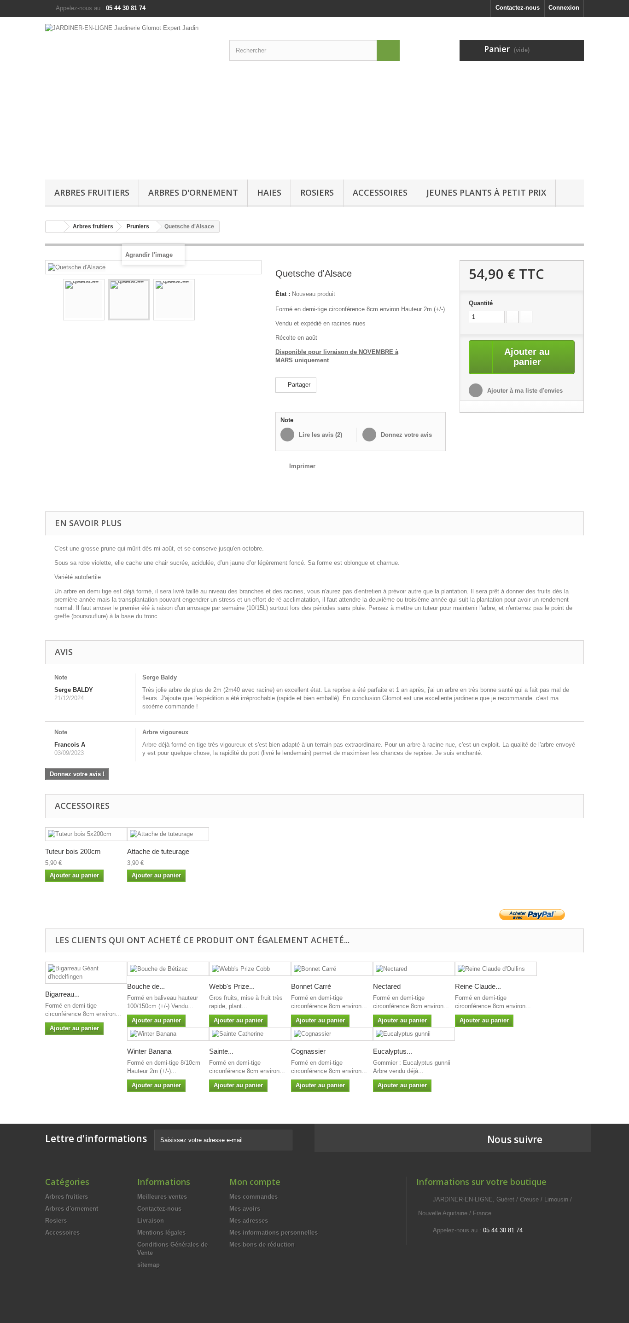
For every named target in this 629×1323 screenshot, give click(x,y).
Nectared (387, 986)
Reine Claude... (478, 986)
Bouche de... (146, 986)
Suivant (248, 301)
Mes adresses (248, 1220)
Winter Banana (149, 1051)
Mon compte (254, 1181)
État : (282, 293)
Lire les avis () (319, 434)
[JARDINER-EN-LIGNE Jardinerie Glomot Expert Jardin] (130, 96)
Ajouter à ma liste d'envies (524, 390)
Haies (269, 192)
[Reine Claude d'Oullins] (496, 969)
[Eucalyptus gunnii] (414, 1034)
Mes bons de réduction (262, 1244)
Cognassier (308, 1051)
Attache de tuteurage (158, 851)
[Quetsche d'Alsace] (84, 299)
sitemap (148, 1264)
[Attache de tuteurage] (168, 834)
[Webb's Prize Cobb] (250, 969)
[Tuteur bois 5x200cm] (86, 834)
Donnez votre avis (405, 434)
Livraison (150, 1220)
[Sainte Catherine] (250, 1034)
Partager (298, 384)
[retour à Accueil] (55, 226)
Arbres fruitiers (91, 192)
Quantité (481, 303)
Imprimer (302, 466)
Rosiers (317, 192)
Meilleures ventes (162, 1196)
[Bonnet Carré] (332, 969)
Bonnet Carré (311, 986)
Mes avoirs (244, 1208)
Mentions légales (161, 1232)
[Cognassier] (332, 1034)
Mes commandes (253, 1196)
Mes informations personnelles (273, 1232)
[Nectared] (414, 969)
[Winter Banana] (168, 1034)
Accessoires (380, 192)
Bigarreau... (62, 994)
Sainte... (221, 1051)
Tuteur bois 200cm (73, 851)
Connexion (563, 7)
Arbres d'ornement (193, 192)
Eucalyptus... (392, 1051)
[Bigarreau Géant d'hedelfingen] (86, 973)
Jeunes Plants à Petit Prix (486, 192)
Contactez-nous (517, 7)
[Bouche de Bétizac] (168, 969)
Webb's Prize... (232, 986)
